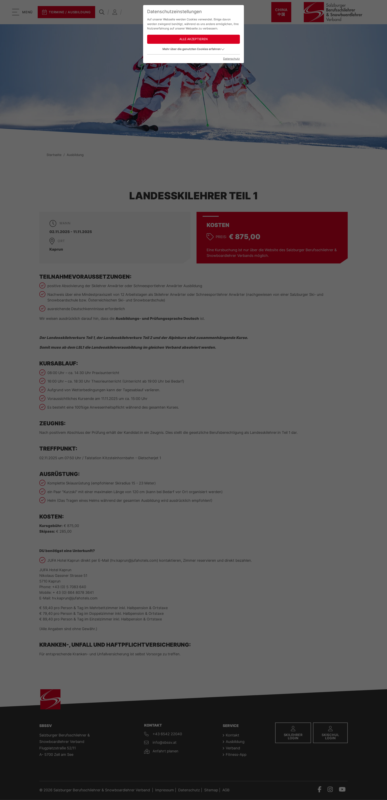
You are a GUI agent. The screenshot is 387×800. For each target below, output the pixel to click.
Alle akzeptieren (193, 39)
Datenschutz (231, 58)
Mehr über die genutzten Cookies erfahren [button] (191, 49)
